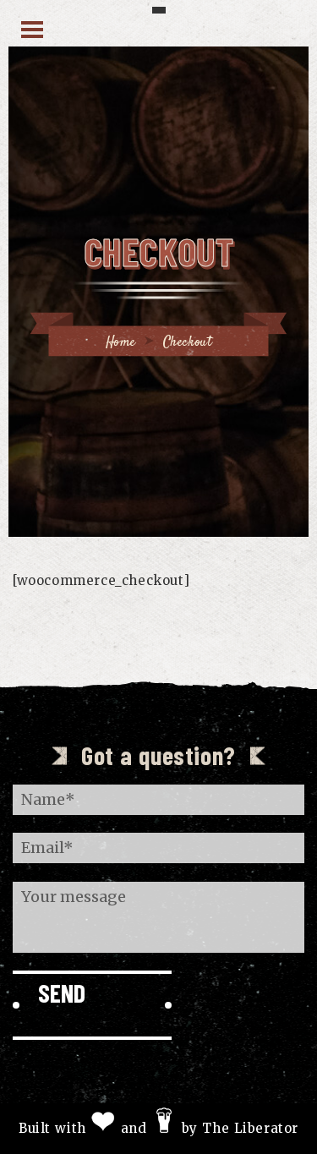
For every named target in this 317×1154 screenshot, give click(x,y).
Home (121, 343)
